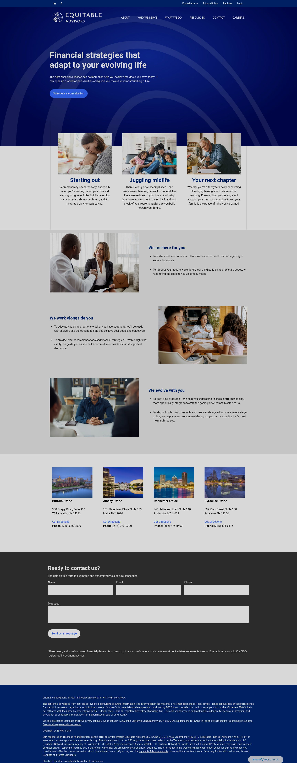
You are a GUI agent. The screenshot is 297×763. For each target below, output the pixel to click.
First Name (82, 378)
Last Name (132, 378)
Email (178, 378)
